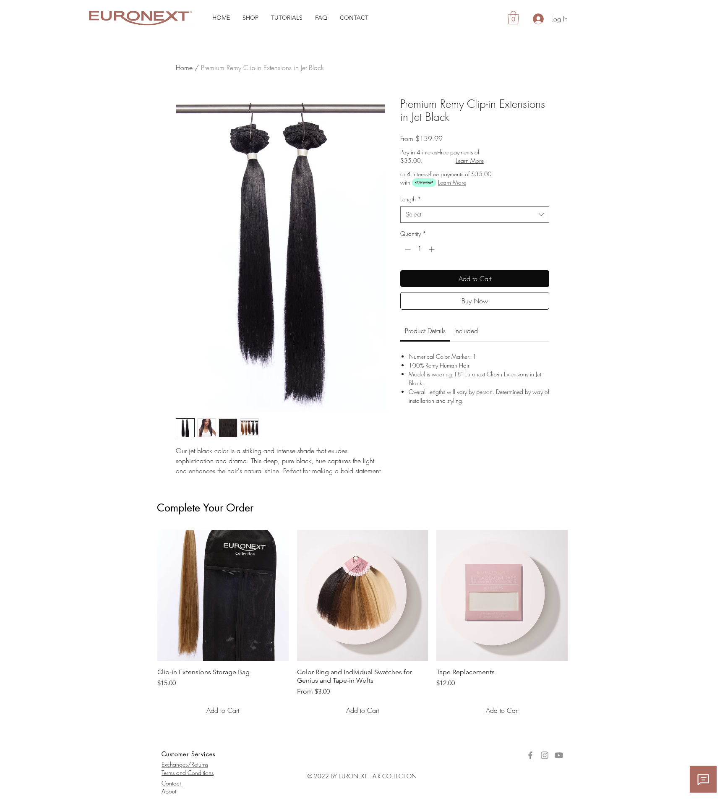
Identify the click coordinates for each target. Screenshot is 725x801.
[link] (425, 330)
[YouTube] (559, 755)
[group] (362, 625)
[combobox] (474, 214)
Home (184, 67)
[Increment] (432, 249)
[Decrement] (407, 249)
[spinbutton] (419, 249)
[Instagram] (545, 755)
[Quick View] (223, 595)
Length (410, 199)
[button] (250, 17)
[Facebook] (530, 755)
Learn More (470, 160)
